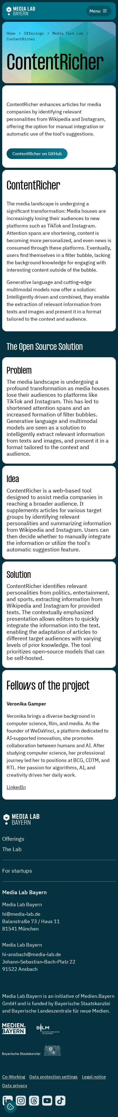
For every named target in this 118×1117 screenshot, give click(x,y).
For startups (17, 870)
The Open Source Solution (45, 347)
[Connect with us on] (20, 1100)
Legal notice (94, 1076)
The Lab (12, 849)
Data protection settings (53, 1076)
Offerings (13, 838)
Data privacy (14, 1085)
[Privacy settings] (10, 1106)
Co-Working (13, 1076)
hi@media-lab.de (21, 914)
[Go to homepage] (20, 11)
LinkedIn (16, 787)
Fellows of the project (48, 686)
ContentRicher (33, 186)
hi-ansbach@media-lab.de (31, 954)
